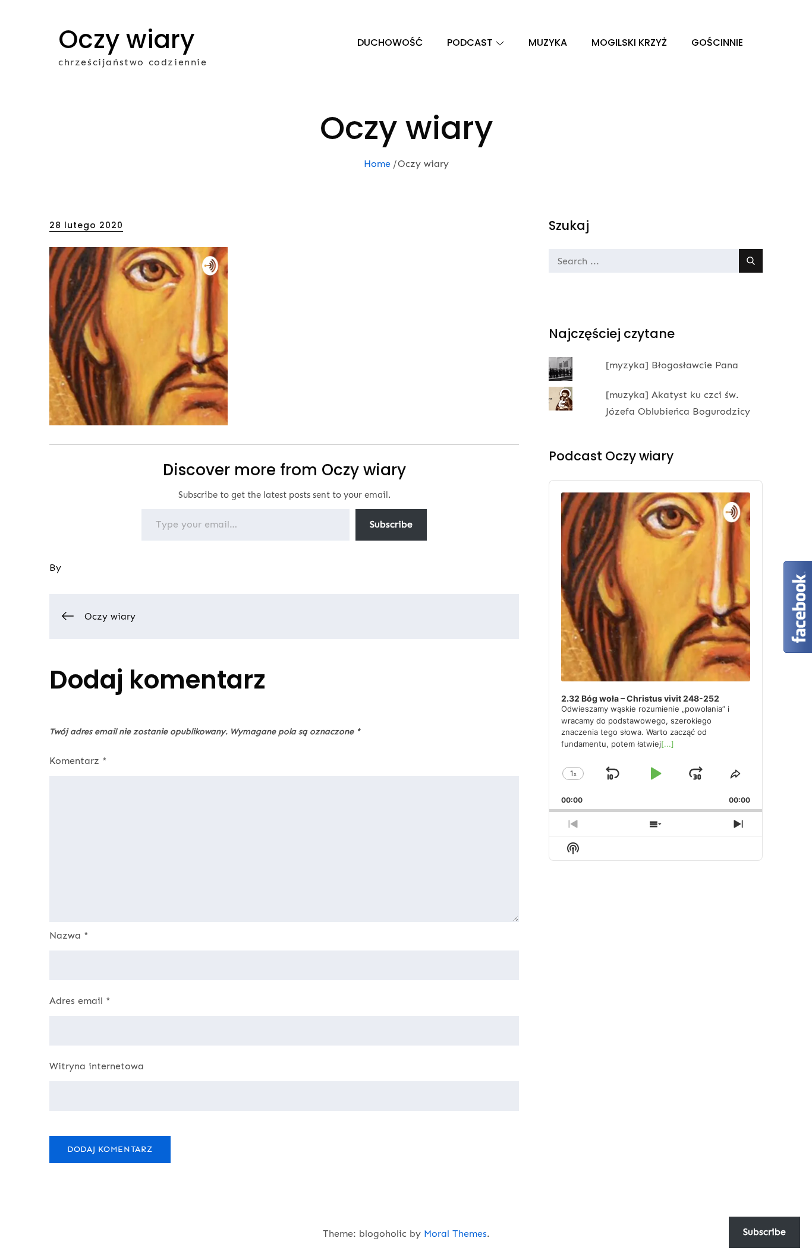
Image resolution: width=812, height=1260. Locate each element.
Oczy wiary (126, 39)
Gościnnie (717, 42)
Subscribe (391, 524)
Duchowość (390, 42)
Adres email (80, 1000)
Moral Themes (455, 1233)
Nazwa (69, 935)
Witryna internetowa (96, 1066)
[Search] (751, 261)
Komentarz (78, 760)
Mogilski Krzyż (629, 42)
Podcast (470, 42)
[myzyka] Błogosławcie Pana (672, 365)
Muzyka (547, 42)
